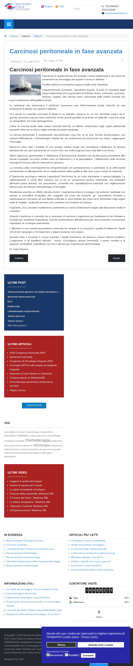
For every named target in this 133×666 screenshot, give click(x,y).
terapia (20, 440)
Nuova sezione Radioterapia (21, 553)
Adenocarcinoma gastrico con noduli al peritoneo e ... (34, 292)
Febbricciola (14, 306)
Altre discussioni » (17, 325)
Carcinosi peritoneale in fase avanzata (66, 51)
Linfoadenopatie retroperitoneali (23, 311)
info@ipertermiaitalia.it (116, 13)
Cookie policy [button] (70, 636)
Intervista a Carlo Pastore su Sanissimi (31, 373)
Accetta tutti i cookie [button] (100, 644)
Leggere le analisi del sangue (26, 481)
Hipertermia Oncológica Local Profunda (27, 597)
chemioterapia (37, 440)
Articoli (37, 36)
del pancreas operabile (50, 449)
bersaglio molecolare (40, 452)
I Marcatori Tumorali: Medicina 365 (29, 506)
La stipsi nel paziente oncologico (27, 489)
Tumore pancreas (16, 316)
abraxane (27, 445)
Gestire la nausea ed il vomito (26, 485)
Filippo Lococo (18, 390)
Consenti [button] (88, 655)
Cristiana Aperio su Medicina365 (27, 377)
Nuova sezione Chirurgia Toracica (24, 540)
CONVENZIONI (34, 405)
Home (13, 36)
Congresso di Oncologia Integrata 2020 (31, 361)
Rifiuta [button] (61, 644)
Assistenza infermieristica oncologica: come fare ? (33, 614)
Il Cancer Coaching (16, 544)
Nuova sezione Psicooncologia (23, 557)
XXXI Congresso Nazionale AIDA (27, 352)
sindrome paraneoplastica (16, 453)
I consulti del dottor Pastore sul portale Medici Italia (34, 610)
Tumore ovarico (15, 321)
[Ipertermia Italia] (18, 6)
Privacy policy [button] (89, 636)
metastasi (22, 435)
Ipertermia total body (21, 357)
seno (6, 432)
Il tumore (24, 449)
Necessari (56, 655)
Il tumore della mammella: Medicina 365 (32, 493)
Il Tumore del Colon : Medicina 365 (29, 497)
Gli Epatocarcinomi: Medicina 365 (28, 510)
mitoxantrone (46, 432)
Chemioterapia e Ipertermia (21, 593)
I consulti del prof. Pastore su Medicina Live (30, 548)
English (49, 6)
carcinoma (34, 449)
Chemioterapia (32, 432)
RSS (61, 6)
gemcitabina (10, 436)
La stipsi (32, 436)
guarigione (10, 456)
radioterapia (41, 445)
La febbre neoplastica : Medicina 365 (30, 502)
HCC (10, 301)
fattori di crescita (17, 432)
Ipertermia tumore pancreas (21, 297)
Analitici (73, 655)
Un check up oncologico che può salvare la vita (32, 589)
